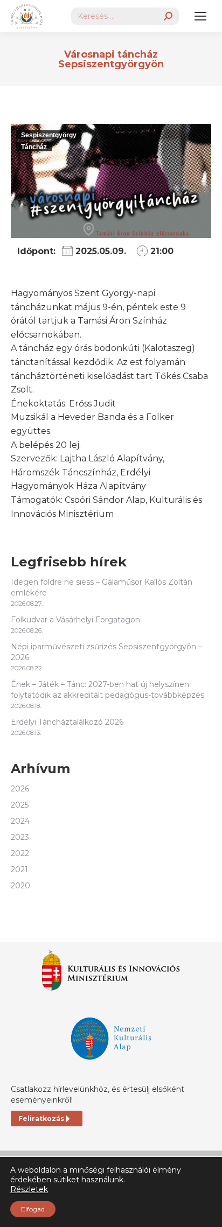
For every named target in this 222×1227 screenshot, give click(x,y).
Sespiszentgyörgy (49, 135)
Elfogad (33, 1209)
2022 (20, 853)
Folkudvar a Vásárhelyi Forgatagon (75, 620)
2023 (20, 837)
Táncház (34, 147)
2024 (20, 821)
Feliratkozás (41, 1118)
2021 (19, 869)
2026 (20, 789)
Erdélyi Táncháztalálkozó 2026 (67, 722)
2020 (20, 886)
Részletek (29, 1189)
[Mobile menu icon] (200, 16)
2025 (20, 805)
